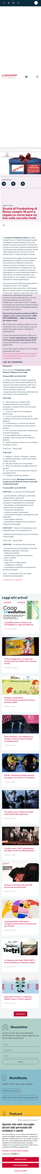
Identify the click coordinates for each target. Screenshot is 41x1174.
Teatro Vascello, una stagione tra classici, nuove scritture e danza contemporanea (18, 738)
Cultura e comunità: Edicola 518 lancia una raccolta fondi (18, 886)
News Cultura (8, 205)
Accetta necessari (20, 1165)
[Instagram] (18, 3)
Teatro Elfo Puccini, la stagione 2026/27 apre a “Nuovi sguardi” (18, 998)
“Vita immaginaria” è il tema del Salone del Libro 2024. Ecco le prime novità (20, 661)
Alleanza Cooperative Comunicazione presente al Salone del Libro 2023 (19, 700)
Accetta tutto (20, 1159)
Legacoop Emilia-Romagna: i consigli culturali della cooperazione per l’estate (20, 923)
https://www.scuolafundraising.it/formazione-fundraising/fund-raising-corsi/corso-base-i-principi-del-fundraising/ (20, 355)
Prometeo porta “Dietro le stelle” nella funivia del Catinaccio (19, 813)
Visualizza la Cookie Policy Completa (15, 1151)
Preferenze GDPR (20, 1171)
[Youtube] (13, 3)
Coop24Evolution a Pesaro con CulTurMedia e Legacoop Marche (18, 623)
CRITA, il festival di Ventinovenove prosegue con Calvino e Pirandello (19, 776)
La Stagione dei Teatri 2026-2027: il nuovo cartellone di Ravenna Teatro (19, 961)
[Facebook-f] (4, 3)
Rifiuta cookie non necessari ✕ (28, 1120)
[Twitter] (9, 3)
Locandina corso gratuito (12, 580)
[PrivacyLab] (14, 1154)
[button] (26, 77)
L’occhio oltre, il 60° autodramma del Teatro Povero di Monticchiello (19, 849)
